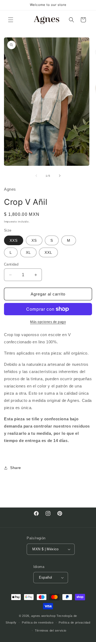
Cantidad (11, 264)
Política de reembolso (38, 622)
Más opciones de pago (48, 322)
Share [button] (15, 468)
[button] (11, 20)
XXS (14, 240)
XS (34, 240)
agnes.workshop (43, 615)
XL (28, 252)
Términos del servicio (51, 630)
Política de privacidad (74, 622)
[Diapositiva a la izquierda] (36, 176)
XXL (48, 252)
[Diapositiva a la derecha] (60, 176)
